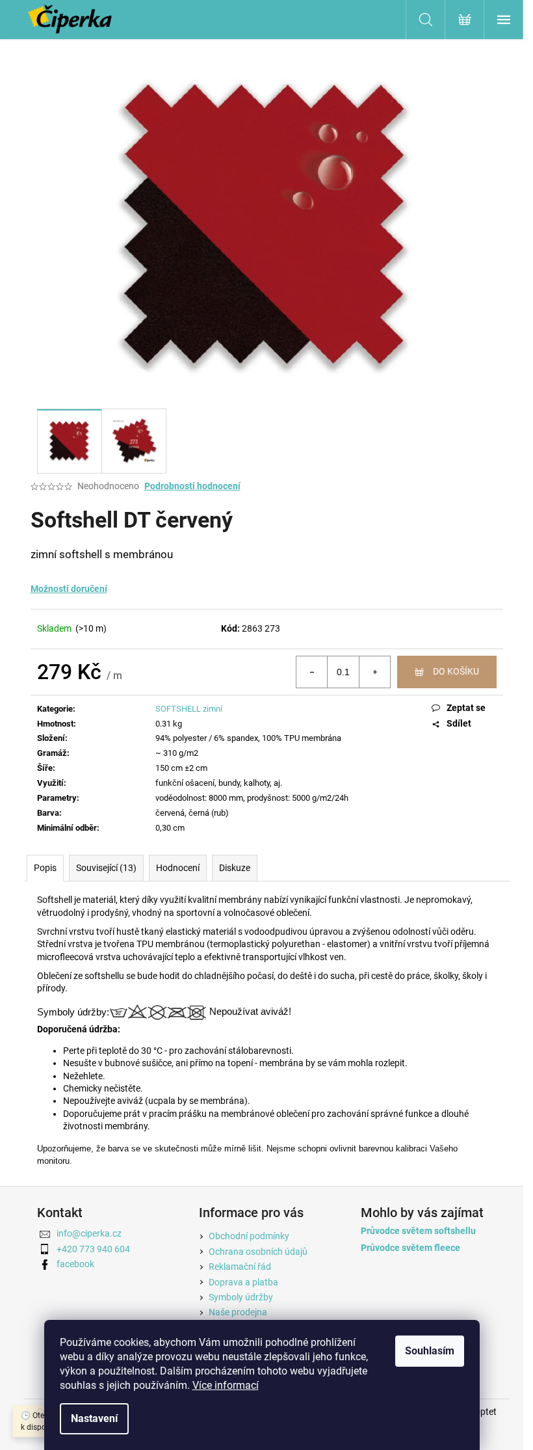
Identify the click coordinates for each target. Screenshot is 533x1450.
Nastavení (94, 1418)
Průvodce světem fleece (410, 1248)
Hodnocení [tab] (178, 868)
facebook (75, 1264)
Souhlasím (429, 1351)
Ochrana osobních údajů (258, 1251)
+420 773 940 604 (93, 1249)
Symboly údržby (241, 1297)
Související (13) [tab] (106, 868)
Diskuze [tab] (234, 868)
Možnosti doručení (69, 589)
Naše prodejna (238, 1312)
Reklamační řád (240, 1266)
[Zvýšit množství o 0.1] (374, 672)
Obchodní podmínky (249, 1236)
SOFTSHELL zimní (188, 709)
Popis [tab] (45, 868)
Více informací (225, 1385)
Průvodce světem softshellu (418, 1231)
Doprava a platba (243, 1282)
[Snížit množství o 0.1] (312, 672)
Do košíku (456, 671)
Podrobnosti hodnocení (192, 486)
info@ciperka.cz (89, 1233)
